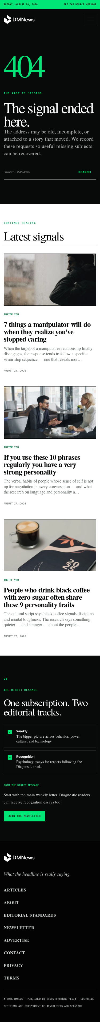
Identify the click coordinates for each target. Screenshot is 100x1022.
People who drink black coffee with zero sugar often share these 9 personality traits (47, 597)
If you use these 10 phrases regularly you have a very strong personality (42, 464)
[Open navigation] (90, 19)
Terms (11, 978)
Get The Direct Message (80, 4)
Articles (15, 890)
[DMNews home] (19, 19)
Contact (14, 953)
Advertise (16, 940)
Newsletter (19, 927)
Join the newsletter (24, 815)
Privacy (13, 965)
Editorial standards (30, 915)
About (11, 902)
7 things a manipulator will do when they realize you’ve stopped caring (47, 331)
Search (84, 172)
